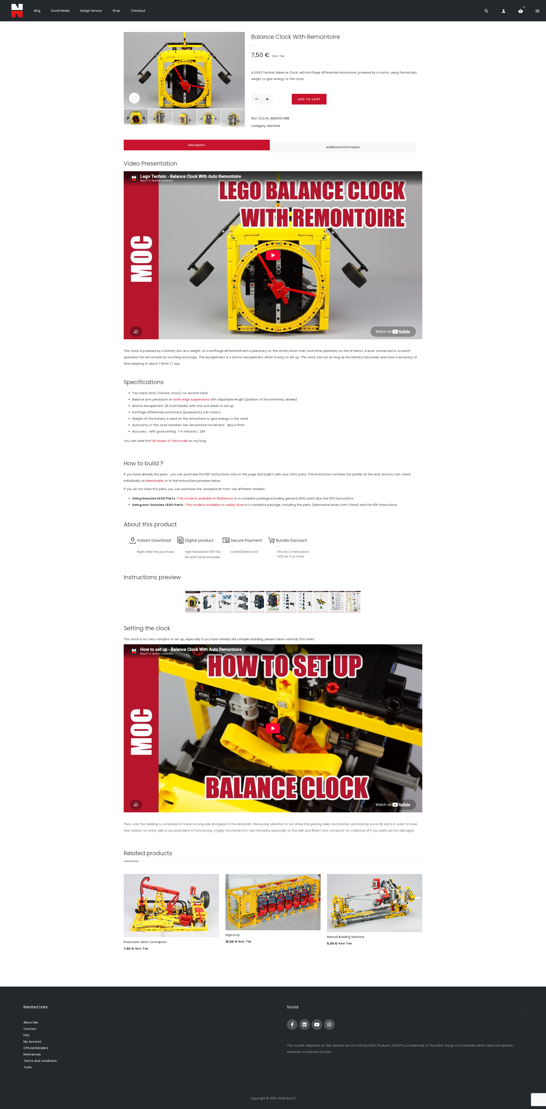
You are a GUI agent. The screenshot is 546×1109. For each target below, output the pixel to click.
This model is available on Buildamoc (205, 498)
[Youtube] (317, 1024)
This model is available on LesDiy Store (215, 505)
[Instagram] (329, 1024)
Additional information (343, 147)
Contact (29, 1029)
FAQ (26, 1035)
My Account (32, 1041)
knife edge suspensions (192, 399)
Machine (273, 126)
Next (235, 70)
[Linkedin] (304, 1024)
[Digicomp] (273, 902)
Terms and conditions (40, 1061)
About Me (30, 1022)
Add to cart (309, 99)
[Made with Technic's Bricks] (17, 10)
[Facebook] (292, 1024)
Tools (27, 1067)
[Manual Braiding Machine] (374, 903)
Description (196, 145)
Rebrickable (155, 481)
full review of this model (169, 441)
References (32, 1054)
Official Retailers (35, 1048)
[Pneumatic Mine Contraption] (171, 906)
